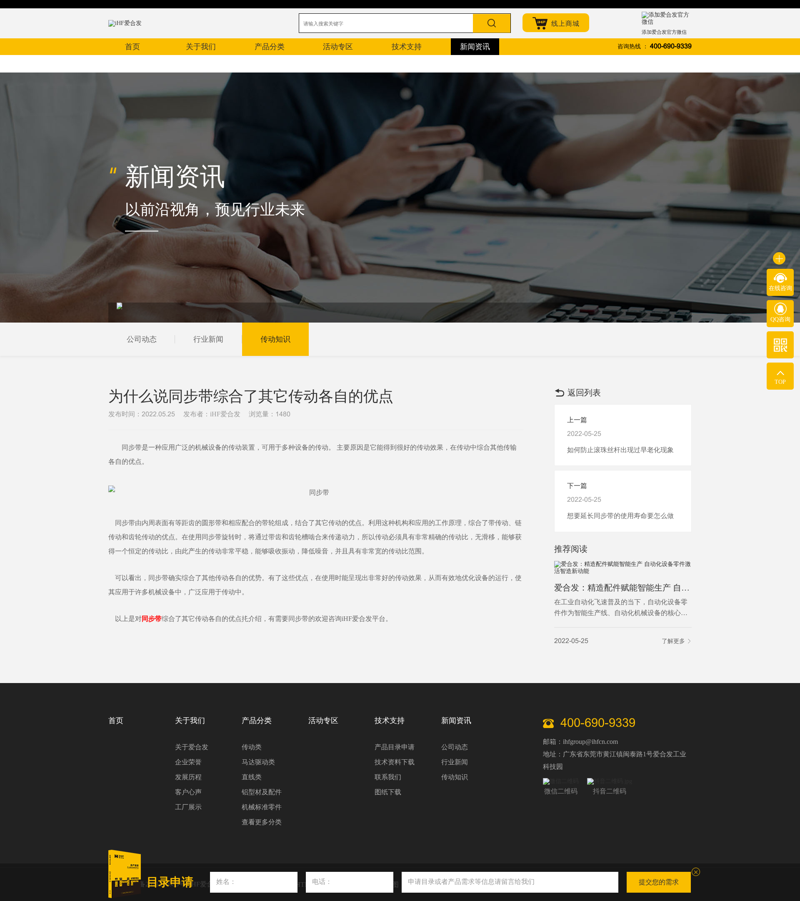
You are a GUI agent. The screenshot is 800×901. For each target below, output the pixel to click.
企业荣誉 (188, 762)
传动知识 (275, 339)
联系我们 (388, 777)
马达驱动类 (258, 762)
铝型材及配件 (262, 792)
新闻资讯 (456, 720)
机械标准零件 (262, 807)
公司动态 (142, 339)
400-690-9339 (671, 46)
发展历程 (188, 777)
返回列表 (584, 392)
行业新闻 (208, 339)
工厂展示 (188, 807)
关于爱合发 (191, 747)
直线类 (252, 777)
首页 (115, 720)
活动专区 (323, 720)
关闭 (696, 872)
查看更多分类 (262, 822)
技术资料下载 (395, 762)
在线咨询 (780, 288)
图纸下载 (388, 792)
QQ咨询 (780, 319)
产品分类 (257, 720)
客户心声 (188, 792)
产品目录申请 (395, 747)
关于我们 (190, 720)
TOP (780, 382)
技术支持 (390, 720)
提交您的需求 (659, 882)
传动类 (252, 747)
